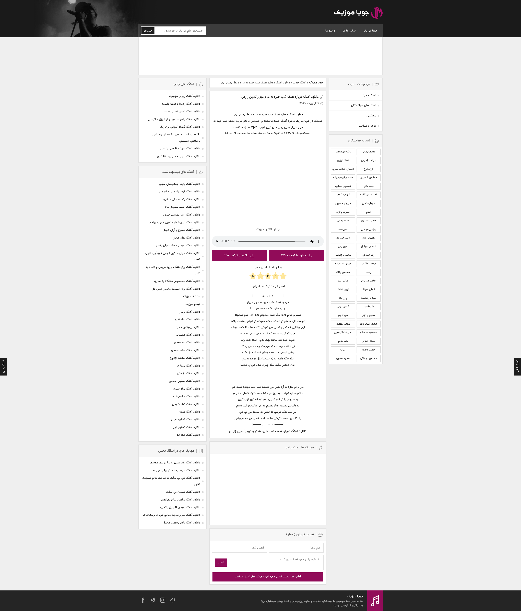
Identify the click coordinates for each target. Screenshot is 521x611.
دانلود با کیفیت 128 (236, 255)
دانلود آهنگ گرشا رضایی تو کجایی (179, 191)
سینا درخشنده (368, 298)
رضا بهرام (343, 341)
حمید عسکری (368, 221)
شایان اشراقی (368, 290)
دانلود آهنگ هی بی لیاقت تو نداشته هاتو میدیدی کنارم (171, 481)
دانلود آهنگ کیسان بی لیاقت (183, 492)
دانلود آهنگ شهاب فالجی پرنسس (180, 149)
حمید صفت (368, 350)
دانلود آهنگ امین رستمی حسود (181, 215)
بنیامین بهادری (369, 229)
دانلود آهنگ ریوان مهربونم (184, 96)
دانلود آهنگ (296, 115)
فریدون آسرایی (343, 186)
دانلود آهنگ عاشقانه (188, 335)
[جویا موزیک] (358, 13)
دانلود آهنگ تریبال (189, 312)
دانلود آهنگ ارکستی (188, 373)
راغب (368, 272)
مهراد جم (343, 315)
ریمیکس (371, 116)
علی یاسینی (368, 307)
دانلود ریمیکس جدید (188, 327)
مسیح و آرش (368, 315)
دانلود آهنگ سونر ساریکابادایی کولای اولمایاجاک (171, 515)
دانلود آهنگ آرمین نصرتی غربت (182, 111)
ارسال (221, 562)
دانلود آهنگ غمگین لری (186, 427)
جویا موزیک (370, 31)
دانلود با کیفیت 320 (293, 255)
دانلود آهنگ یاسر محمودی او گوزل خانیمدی (174, 119)
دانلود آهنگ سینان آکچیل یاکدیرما (179, 507)
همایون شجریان (368, 178)
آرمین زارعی (343, 307)
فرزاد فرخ (368, 169)
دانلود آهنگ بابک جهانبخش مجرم (179, 184)
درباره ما (330, 31)
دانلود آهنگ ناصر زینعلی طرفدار (181, 523)
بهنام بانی (368, 186)
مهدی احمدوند (343, 264)
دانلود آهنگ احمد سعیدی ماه (182, 207)
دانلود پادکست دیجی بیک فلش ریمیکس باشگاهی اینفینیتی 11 (176, 137)
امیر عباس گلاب (368, 195)
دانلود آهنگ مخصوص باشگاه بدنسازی (177, 281)
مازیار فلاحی (368, 203)
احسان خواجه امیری (343, 169)
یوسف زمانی (368, 152)
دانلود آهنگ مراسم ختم (186, 396)
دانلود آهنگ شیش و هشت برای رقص (178, 245)
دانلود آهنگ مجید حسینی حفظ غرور (178, 156)
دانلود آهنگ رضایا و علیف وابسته (181, 104)
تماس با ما (349, 31)
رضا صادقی (368, 255)
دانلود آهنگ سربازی (188, 366)
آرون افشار (343, 290)
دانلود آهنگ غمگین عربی (185, 419)
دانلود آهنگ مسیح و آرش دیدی (181, 230)
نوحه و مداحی (367, 126)
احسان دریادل (368, 246)
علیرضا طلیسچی (343, 333)
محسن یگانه (343, 272)
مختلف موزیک (191, 296)
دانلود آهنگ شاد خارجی (186, 404)
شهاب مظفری (343, 324)
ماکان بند (343, 281)
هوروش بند (368, 238)
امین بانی (343, 246)
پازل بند (343, 298)
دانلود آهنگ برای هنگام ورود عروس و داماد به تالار (173, 270)
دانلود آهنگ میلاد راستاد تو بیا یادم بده (176, 470)
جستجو (147, 31)
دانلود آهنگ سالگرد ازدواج (185, 358)
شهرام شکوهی (343, 195)
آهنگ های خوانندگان (363, 105)
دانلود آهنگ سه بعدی (187, 343)
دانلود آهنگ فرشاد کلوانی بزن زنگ (180, 127)
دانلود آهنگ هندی (189, 412)
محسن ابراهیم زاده (343, 178)
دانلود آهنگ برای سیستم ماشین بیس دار (176, 289)
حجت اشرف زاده (369, 324)
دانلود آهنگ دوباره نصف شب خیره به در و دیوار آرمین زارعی (280, 96)
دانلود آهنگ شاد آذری (187, 320)
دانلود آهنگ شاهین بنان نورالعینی (180, 500)
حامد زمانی (343, 221)
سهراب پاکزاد (343, 212)
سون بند (343, 229)
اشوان (343, 350)
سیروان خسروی (343, 203)
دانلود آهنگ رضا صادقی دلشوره (181, 199)
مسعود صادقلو (368, 333)
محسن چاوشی (343, 255)
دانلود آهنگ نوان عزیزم (186, 238)
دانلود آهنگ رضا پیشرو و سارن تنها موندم (175, 463)
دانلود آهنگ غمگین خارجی (184, 381)
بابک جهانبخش (343, 152)
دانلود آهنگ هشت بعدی (185, 350)
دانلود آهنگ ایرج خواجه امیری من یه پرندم (175, 222)
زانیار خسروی (343, 238)
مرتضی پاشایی (368, 264)
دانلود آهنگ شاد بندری (186, 389)
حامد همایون (368, 281)
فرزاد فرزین (343, 160)
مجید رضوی (343, 358)
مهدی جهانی (368, 341)
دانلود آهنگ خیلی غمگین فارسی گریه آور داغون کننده (172, 256)
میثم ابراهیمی (368, 160)
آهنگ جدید (299, 83)
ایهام (368, 212)
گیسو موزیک (192, 304)
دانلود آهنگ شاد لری (188, 435)
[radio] (283, 276)
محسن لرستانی (368, 358)
